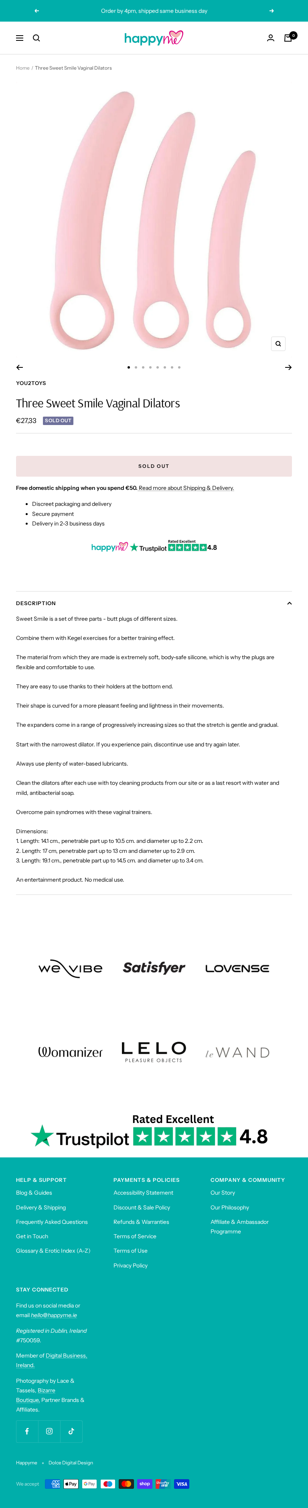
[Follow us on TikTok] (71, 1431)
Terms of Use (130, 1250)
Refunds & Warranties (141, 1221)
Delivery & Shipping (41, 1207)
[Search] (36, 38)
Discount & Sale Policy (141, 1207)
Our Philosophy (230, 1207)
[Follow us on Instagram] (49, 1431)
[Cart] (288, 38)
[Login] (270, 37)
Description (36, 603)
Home (23, 68)
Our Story (223, 1192)
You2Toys (31, 383)
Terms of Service (134, 1236)
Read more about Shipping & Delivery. (186, 487)
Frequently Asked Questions (52, 1221)
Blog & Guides (34, 1192)
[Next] (288, 367)
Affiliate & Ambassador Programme (240, 1226)
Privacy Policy (130, 1265)
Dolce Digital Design (71, 1463)
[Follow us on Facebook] (27, 1431)
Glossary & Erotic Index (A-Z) (53, 1250)
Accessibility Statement (143, 1192)
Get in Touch (32, 1236)
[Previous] (19, 367)
